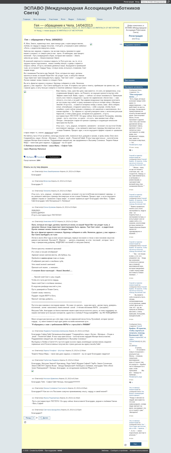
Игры (135, 346)
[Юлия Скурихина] (28, 31)
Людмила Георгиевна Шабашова (56, 331)
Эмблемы (105, 451)
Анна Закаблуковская (52, 171)
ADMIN (40, 451)
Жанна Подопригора (51, 398)
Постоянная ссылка (33, 171)
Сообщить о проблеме (119, 451)
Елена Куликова (50, 207)
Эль (138, 92)
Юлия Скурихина (63, 28)
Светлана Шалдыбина (52, 410)
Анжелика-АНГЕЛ (50, 221)
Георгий (131, 155)
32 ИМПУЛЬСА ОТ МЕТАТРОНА (106, 28)
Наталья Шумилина (51, 378)
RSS (25, 422)
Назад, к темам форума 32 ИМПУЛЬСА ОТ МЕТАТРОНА (60, 31)
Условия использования (139, 451)
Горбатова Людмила (51, 360)
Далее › (46, 418)
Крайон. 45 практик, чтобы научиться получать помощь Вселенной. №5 (138, 163)
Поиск (168, 2)
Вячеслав (47, 181)
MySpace (30, 157)
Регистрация (129, 2)
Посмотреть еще (135, 145)
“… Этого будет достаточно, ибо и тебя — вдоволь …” (138, 426)
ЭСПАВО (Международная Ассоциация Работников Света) (82, 10)
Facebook (41, 157)
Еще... (136, 444)
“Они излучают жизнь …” (135, 95)
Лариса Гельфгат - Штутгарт (54, 350)
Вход (137, 2)
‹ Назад (28, 418)
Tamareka (47, 191)
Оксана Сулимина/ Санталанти (55, 388)
